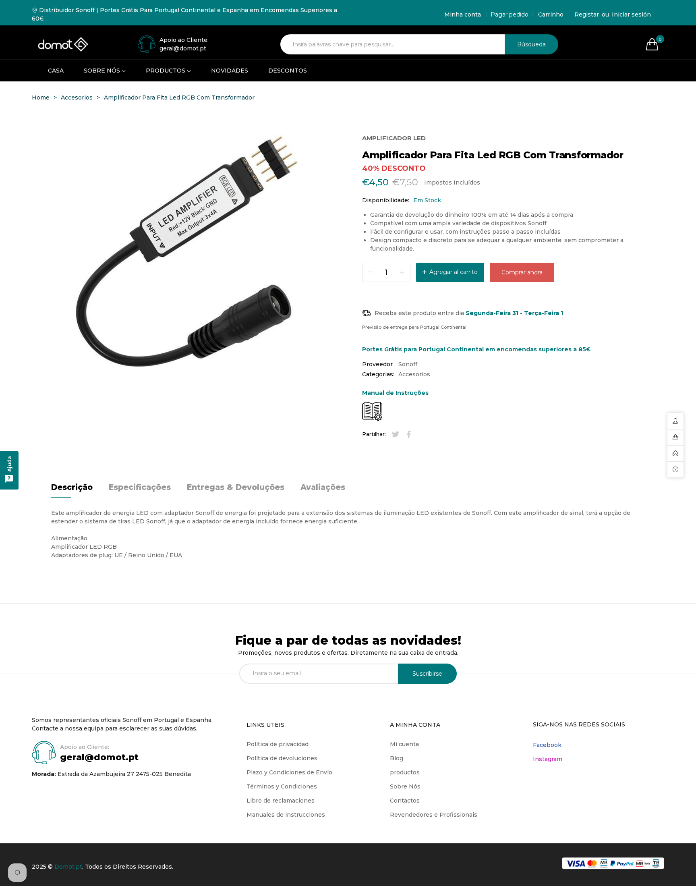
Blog (396, 758)
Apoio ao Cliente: (184, 40)
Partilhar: (374, 434)
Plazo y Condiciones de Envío (289, 772)
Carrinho (550, 14)
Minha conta (462, 14)
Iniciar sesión (631, 14)
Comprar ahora (522, 272)
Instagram (547, 759)
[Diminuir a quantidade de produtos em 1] (402, 272)
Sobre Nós (405, 786)
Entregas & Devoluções (235, 487)
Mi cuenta (404, 744)
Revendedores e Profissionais (433, 814)
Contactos (405, 800)
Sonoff (407, 364)
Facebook (547, 745)
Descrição (72, 487)
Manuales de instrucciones (285, 814)
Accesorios (414, 374)
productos (405, 772)
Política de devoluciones (281, 758)
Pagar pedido (509, 14)
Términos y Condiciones (281, 786)
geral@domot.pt (99, 757)
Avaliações (322, 487)
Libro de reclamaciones (280, 800)
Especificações (140, 487)
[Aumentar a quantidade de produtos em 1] (371, 272)
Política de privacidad (277, 744)
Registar (586, 14)
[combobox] (392, 44)
